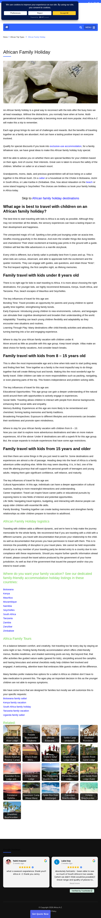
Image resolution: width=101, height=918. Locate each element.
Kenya (6, 593)
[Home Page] (6, 27)
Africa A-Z (58, 907)
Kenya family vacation (14, 702)
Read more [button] (75, 883)
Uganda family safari (14, 715)
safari (42, 178)
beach (89, 182)
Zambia (7, 622)
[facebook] (88, 1)
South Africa (9, 614)
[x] (96, 1)
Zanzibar (7, 626)
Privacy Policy (50, 911)
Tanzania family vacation (16, 710)
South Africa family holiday (17, 706)
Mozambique (10, 602)
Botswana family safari (15, 698)
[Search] (81, 27)
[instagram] (93, 1)
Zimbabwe (8, 630)
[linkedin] (91, 1)
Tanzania (8, 618)
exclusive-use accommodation (66, 146)
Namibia (7, 606)
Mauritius (8, 597)
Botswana (8, 589)
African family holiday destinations (55, 198)
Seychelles (9, 610)
